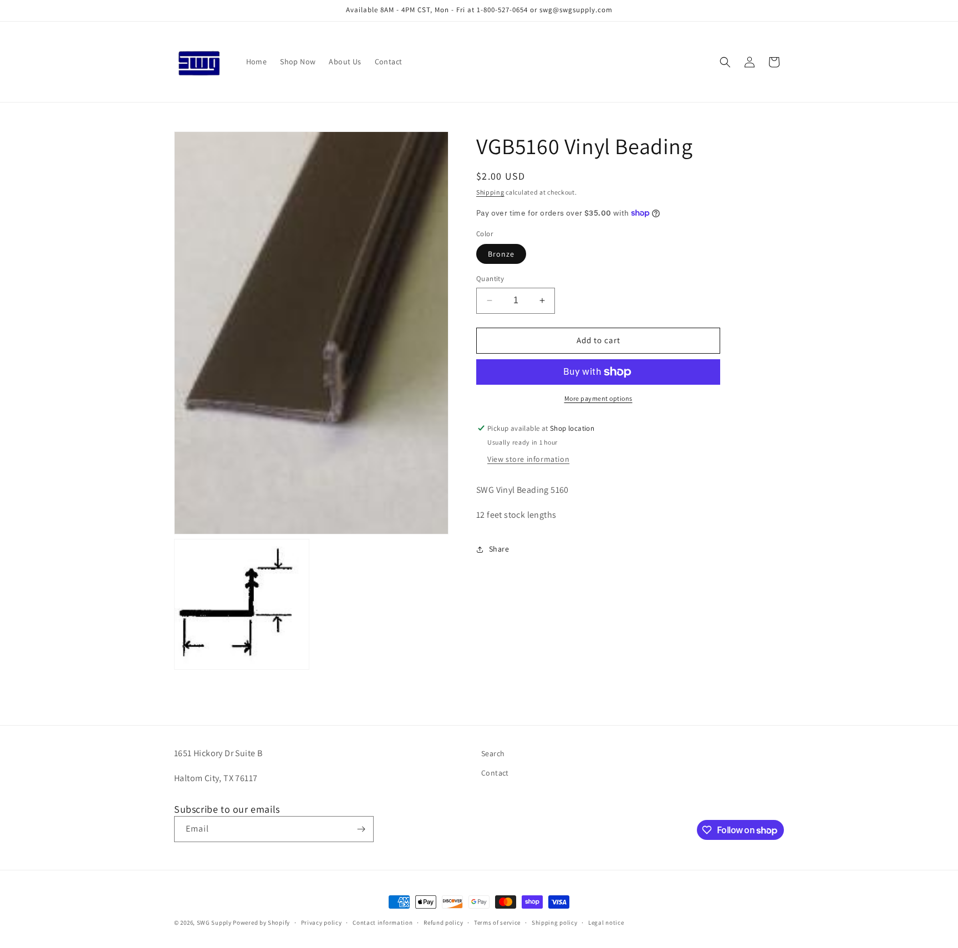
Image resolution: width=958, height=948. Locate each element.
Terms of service (497, 922)
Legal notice (606, 922)
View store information (528, 459)
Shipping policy (555, 922)
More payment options (598, 398)
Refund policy (443, 922)
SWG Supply (214, 922)
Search (493, 753)
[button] (725, 62)
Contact (495, 773)
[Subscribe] (361, 829)
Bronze (501, 254)
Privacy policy (321, 922)
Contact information (382, 922)
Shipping (490, 192)
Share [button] (499, 549)
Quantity (490, 278)
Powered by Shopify (261, 922)
